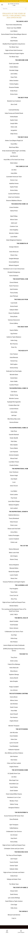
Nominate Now (22, 1)
